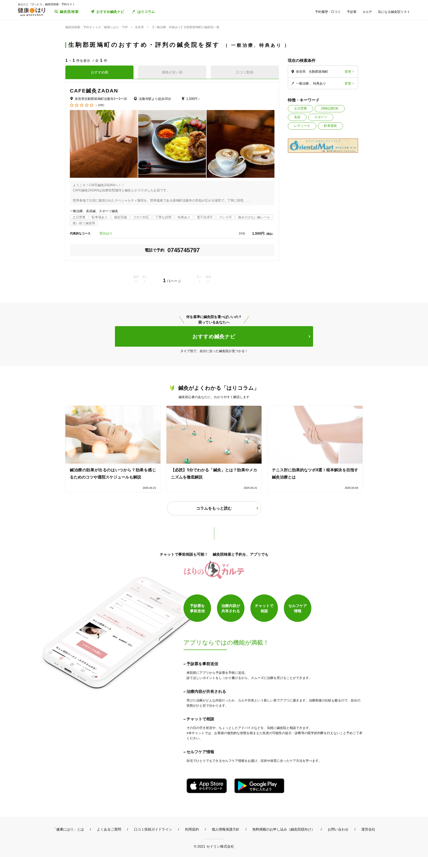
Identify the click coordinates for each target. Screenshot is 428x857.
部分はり (106, 233)
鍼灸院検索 (69, 12)
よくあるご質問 (109, 829)
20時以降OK (330, 108)
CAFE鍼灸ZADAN (94, 90)
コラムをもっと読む (214, 508)
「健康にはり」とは (68, 829)
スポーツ (320, 117)
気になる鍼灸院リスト (394, 12)
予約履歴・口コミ (328, 12)
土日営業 (300, 108)
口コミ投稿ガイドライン (153, 829)
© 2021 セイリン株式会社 (214, 846)
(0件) (101, 105)
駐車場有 (330, 126)
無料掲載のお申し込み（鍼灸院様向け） (283, 829)
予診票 (351, 12)
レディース (302, 126)
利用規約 (192, 829)
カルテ (367, 12)
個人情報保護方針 (226, 829)
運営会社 (368, 829)
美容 (297, 117)
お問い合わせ (338, 829)
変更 (348, 71)
